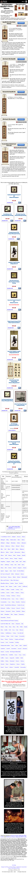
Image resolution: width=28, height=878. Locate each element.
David (2, 605)
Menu (23, 1)
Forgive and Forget (19, 639)
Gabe (16, 645)
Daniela (18, 602)
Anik (17, 561)
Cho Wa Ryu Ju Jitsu (5, 598)
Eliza (14, 626)
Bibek (14, 577)
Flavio (6, 639)
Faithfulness (8, 633)
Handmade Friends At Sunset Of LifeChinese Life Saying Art (14, 196)
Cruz (9, 602)
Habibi (17, 658)
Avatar (24, 567)
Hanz (7, 664)
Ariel (19, 564)
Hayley (22, 664)
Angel (15, 558)
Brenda (2, 586)
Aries (23, 564)
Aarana (19, 536)
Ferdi (12, 636)
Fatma (14, 633)
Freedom (11, 642)
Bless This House (15, 580)
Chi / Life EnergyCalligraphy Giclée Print (14, 424)
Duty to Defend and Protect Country (9, 620)
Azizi (11, 570)
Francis (2, 642)
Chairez (17, 592)
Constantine (4, 602)
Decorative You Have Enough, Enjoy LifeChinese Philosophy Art (14, 443)
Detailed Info (10, 202)
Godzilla (11, 654)
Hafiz (21, 658)
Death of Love (21, 605)
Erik (10, 630)
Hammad (12, 661)
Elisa (10, 626)
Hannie (2, 664)
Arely (12, 564)
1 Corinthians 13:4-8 (5, 536)
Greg (20, 654)
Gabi (20, 645)
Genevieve (13, 648)
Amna (2, 558)
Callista (2, 589)
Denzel (18, 608)
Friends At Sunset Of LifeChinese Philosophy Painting (14, 233)
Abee (19, 539)
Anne (2, 564)
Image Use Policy (5, 867)
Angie (13, 561)
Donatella (3, 617)
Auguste (20, 567)
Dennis (13, 608)
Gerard (19, 648)
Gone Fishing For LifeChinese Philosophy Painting (7, 215)
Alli (6, 555)
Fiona (2, 639)
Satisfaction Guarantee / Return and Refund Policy (17, 867)
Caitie (15, 586)
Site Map (14, 865)
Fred (7, 642)
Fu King (17, 642)
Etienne (21, 630)
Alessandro (17, 552)
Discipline (7, 614)
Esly (17, 630)
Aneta (11, 558)
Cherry (18, 595)
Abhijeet (3, 543)
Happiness (12, 664)
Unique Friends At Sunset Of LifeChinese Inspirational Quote (14, 322)
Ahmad (17, 546)
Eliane (2, 626)
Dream (8, 617)
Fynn (12, 645)
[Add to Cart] (19, 202)
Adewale (24, 543)
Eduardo (18, 623)
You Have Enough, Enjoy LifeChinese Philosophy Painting (7, 400)
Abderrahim (13, 539)
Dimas (23, 611)
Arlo (6, 567)
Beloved (17, 574)
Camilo (12, 589)
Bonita (12, 583)
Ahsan (22, 546)
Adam (18, 543)
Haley (6, 661)
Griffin (2, 658)
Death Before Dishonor (10, 605)
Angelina (3, 561)
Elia (22, 623)
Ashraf (14, 567)
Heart (6, 667)
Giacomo (25, 648)
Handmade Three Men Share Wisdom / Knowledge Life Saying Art (14, 462)
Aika (2, 549)
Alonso (10, 555)
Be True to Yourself (5, 574)
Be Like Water (20, 570)
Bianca (9, 577)
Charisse (3, 595)
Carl (21, 589)
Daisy (13, 602)
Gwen (6, 658)
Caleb (19, 586)
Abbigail (3, 539)
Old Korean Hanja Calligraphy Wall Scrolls (16, 836)
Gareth (8, 648)
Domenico (21, 614)
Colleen (22, 598)
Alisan (23, 552)
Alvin (14, 555)
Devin (13, 611)
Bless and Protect (5, 580)
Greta (24, 654)
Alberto (2, 552)
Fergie (16, 636)
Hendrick (17, 667)
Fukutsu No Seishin (5, 645)
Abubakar (13, 543)
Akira (17, 549)
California (24, 586)
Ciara (13, 598)
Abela (23, 539)
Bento (22, 574)
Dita (12, 614)
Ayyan (6, 570)
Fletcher (11, 639)
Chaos (22, 592)
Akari (9, 549)
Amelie (23, 555)
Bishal (18, 577)
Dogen (15, 614)
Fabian (2, 633)
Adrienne (8, 546)
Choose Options (12, 430)
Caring (17, 589)
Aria (15, 564)
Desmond (8, 611)
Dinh (2, 614)
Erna (13, 630)
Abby (7, 539)
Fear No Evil (20, 633)
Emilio (5, 630)
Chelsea (13, 595)
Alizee (2, 555)
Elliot (21, 626)
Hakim (2, 661)
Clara (17, 598)
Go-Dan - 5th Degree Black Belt (12, 651)
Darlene (23, 602)
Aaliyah (14, 536)
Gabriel (25, 645)
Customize (21, 23)
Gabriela (3, 648)
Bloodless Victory (5, 583)
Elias (6, 626)
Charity (8, 595)
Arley (2, 567)
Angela (20, 558)
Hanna (22, 661)
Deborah (3, 608)
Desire (22, 608)
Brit (7, 586)
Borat (16, 583)
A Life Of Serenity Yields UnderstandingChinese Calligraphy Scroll (14, 381)
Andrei (6, 558)
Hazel (2, 667)
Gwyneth (12, 658)
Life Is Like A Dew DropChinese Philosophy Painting (20, 215)
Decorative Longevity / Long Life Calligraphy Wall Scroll (14, 352)
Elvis (2, 630)
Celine (12, 592)
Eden (13, 623)
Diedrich (18, 611)
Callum (7, 589)
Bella (12, 574)
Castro (7, 592)
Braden (21, 583)
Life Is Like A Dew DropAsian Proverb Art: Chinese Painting (14, 282)
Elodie (25, 626)
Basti (14, 570)
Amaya (18, 555)
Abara (23, 536)
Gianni (2, 651)
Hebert (11, 667)
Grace (16, 654)
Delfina (8, 608)
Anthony (7, 564)
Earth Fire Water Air (5, 623)
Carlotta (3, 592)
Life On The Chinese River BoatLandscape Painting (20, 404)
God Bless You (4, 654)
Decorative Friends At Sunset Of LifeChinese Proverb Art (14, 301)
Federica (3, 636)
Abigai (7, 543)
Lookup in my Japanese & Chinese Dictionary (13, 528)
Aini (5, 549)
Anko (24, 561)
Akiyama (22, 549)
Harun (18, 664)
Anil (20, 561)
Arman (10, 567)
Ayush (2, 570)
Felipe (7, 636)
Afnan (13, 546)
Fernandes (21, 636)
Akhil (13, 549)
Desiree (2, 611)
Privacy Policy (12, 867)
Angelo (8, 561)
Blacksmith (24, 577)
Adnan (2, 546)
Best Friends (4, 577)
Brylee (10, 586)
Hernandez (23, 667)
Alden (7, 552)
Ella (18, 626)
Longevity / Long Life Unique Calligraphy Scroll (14, 263)
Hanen (17, 661)
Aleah (11, 552)
